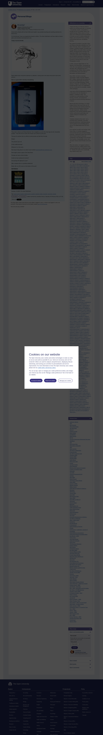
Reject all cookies (50, 380)
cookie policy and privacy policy (47, 367)
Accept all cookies (36, 380)
